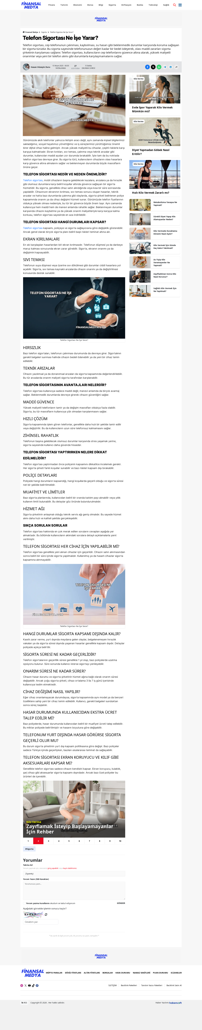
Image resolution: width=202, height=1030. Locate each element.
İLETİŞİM (113, 985)
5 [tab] (69, 841)
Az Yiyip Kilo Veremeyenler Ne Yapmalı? (161, 262)
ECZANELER (176, 973)
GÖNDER (121, 903)
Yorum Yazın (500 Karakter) (36, 879)
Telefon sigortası (33, 180)
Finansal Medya (31, 32)
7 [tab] (89, 841)
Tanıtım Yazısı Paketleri (151, 985)
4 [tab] (58, 841)
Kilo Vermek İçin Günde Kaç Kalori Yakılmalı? (164, 246)
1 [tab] (28, 841)
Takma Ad (28, 865)
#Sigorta (29, 849)
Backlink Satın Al (174, 985)
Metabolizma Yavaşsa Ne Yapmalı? (165, 203)
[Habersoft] (175, 1002)
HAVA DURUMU (122, 973)
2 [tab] (38, 841)
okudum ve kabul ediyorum (50, 903)
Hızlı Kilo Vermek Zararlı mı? (150, 192)
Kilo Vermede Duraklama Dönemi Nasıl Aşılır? (165, 232)
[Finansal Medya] (32, 972)
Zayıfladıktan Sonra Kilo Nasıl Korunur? (164, 275)
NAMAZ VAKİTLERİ (141, 973)
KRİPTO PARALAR (54, 973)
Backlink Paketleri (129, 985)
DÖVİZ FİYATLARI (73, 973)
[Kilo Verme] (154, 88)
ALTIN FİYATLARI (92, 973)
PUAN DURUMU (160, 973)
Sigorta (44, 32)
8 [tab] (99, 841)
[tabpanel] (74, 809)
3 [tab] (48, 841)
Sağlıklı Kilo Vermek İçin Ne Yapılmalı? (164, 289)
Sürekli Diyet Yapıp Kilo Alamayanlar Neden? (164, 218)
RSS (25, 1002)
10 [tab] (120, 841)
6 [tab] (79, 841)
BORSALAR (108, 973)
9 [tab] (109, 841)
